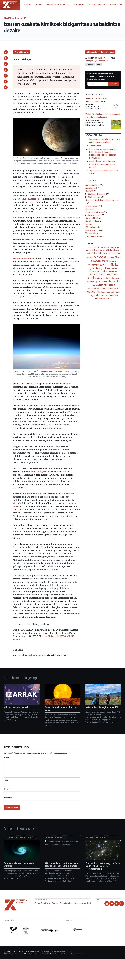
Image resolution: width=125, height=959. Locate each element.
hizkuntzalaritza (95, 271)
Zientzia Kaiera (66, 903)
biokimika (89, 258)
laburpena (115, 278)
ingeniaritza (94, 274)
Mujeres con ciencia (55, 837)
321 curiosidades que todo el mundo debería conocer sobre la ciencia (62, 864)
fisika (115, 264)
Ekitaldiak (89, 209)
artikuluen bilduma (113, 250)
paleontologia (104, 292)
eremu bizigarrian (40, 471)
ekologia (105, 261)
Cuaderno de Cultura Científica (20, 837)
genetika (95, 268)
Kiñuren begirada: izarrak (16, 707)
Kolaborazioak (21, 18)
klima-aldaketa (103, 278)
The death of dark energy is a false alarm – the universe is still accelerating (102, 866)
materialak (95, 285)
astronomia (90, 65)
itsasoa (116, 274)
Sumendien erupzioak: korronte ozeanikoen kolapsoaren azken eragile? (102, 164)
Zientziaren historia (93, 236)
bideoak (115, 253)
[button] (6, 52)
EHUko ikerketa (91, 206)
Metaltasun (18, 217)
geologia (105, 268)
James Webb (18, 575)
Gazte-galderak (91, 218)
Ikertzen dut (90, 224)
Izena (6, 780)
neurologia (103, 288)
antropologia (114, 248)
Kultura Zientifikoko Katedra (46, 903)
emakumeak (96, 264)
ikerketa (105, 271)
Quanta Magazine (92, 230)
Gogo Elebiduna (92, 221)
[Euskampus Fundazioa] (49, 930)
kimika (99, 65)
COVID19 (89, 191)
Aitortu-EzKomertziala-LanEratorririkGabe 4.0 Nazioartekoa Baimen (46, 954)
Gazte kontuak (93, 215)
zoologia (108, 299)
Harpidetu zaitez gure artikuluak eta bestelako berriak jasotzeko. (100, 76)
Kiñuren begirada (92, 227)
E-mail (7, 789)
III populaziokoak (31, 199)
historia (114, 268)
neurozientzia (113, 288)
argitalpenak (90, 250)
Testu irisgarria (21, 52)
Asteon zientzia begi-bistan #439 (101, 707)
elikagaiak (113, 261)
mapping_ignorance (96, 281)
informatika (113, 271)
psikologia (115, 292)
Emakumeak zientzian (94, 212)
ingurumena (107, 274)
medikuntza (107, 285)
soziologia (91, 296)
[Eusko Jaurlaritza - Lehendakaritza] (77, 930)
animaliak (104, 247)
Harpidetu (113, 84)
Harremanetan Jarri (82, 903)
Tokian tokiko (91, 233)
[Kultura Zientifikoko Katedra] (20, 930)
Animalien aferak (92, 185)
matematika (112, 281)
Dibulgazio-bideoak (96, 194)
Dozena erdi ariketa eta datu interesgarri (102, 200)
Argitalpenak (90, 188)
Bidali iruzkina (12, 807)
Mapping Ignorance (95, 837)
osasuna (93, 291)
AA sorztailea (95, 145)
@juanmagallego (37, 655)
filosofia (107, 265)
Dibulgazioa (9, 18)
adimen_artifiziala (93, 248)
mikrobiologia (93, 288)
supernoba (58, 103)
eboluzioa (110, 258)
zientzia (113, 295)
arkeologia (100, 250)
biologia (100, 257)
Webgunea (8, 798)
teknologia (101, 295)
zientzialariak (99, 298)
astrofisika (92, 253)
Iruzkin (7, 757)
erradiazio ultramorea (46, 305)
